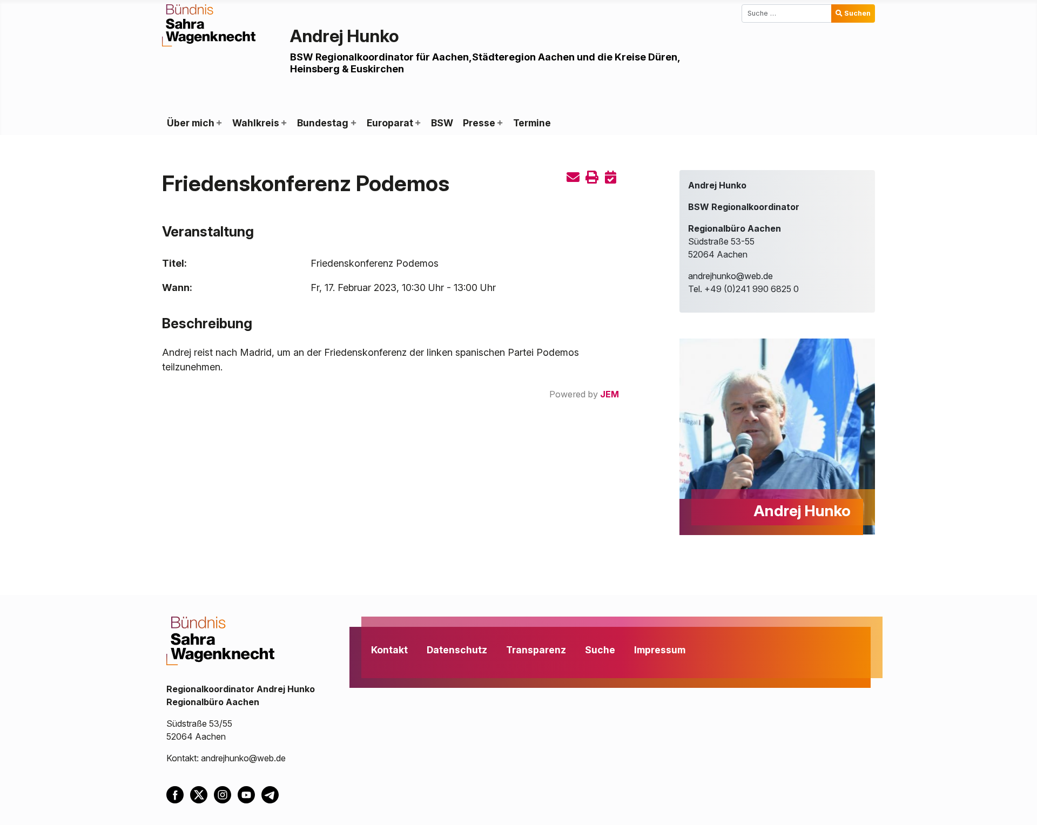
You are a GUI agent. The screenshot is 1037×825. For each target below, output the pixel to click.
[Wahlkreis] (283, 123)
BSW (442, 123)
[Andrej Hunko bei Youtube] (249, 794)
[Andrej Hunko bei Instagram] (226, 794)
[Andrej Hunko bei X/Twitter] (202, 794)
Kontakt (389, 649)
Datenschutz (457, 649)
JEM (609, 394)
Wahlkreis (255, 123)
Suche (600, 649)
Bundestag (322, 123)
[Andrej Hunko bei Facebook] (178, 794)
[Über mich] (218, 123)
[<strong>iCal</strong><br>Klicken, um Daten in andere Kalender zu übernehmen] (611, 177)
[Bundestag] (352, 123)
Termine (532, 123)
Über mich (190, 123)
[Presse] (499, 123)
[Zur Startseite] (208, 24)
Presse (479, 123)
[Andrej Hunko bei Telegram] (272, 794)
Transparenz (536, 649)
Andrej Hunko (344, 35)
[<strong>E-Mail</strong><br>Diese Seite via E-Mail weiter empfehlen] (573, 177)
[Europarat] (417, 123)
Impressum (659, 649)
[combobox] (787, 13)
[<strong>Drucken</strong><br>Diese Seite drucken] (592, 177)
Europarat (390, 123)
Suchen (857, 13)
